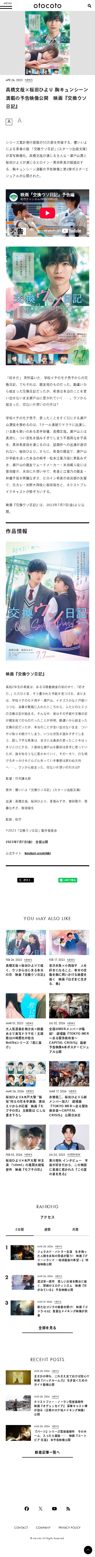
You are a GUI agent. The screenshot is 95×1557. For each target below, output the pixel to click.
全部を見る (47, 1328)
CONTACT (21, 1528)
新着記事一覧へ (47, 1453)
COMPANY (43, 1528)
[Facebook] (26, 1508)
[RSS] (68, 1508)
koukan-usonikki (38, 853)
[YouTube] (54, 1508)
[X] (40, 1508)
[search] (89, 5)
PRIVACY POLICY (70, 1528)
